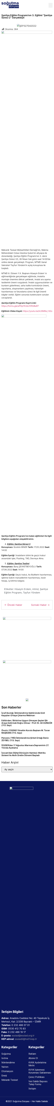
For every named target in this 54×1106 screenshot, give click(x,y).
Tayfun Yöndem (31, 592)
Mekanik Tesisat (9, 1080)
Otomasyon (7, 1071)
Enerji (4, 1075)
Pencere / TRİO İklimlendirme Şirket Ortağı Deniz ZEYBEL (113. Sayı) (25, 739)
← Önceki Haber (13, 604)
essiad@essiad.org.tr (23, 1035)
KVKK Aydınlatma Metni (37, 1064)
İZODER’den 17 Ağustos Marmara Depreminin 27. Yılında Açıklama (25, 746)
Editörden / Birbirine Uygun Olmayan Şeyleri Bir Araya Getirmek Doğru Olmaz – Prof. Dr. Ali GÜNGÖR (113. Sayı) (26, 723)
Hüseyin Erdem (23, 589)
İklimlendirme (8, 1062)
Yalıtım (4, 1067)
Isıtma (4, 1058)
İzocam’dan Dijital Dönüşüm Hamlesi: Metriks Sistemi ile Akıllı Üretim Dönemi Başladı (23, 754)
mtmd (35, 589)
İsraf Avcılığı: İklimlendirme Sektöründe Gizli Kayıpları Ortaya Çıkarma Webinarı (23, 714)
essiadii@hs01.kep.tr (26, 1039)
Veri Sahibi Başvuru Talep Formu (38, 1083)
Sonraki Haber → (40, 604)
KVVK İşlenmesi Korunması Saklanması (40, 1071)
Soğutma (6, 1053)
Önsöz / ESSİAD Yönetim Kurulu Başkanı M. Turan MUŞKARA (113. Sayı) (25, 731)
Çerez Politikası (36, 1077)
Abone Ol (33, 1058)
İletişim (32, 1088)
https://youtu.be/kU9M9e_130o (37, 311)
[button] (51, 5)
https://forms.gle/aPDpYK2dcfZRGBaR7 (20, 306)
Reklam (32, 1053)
